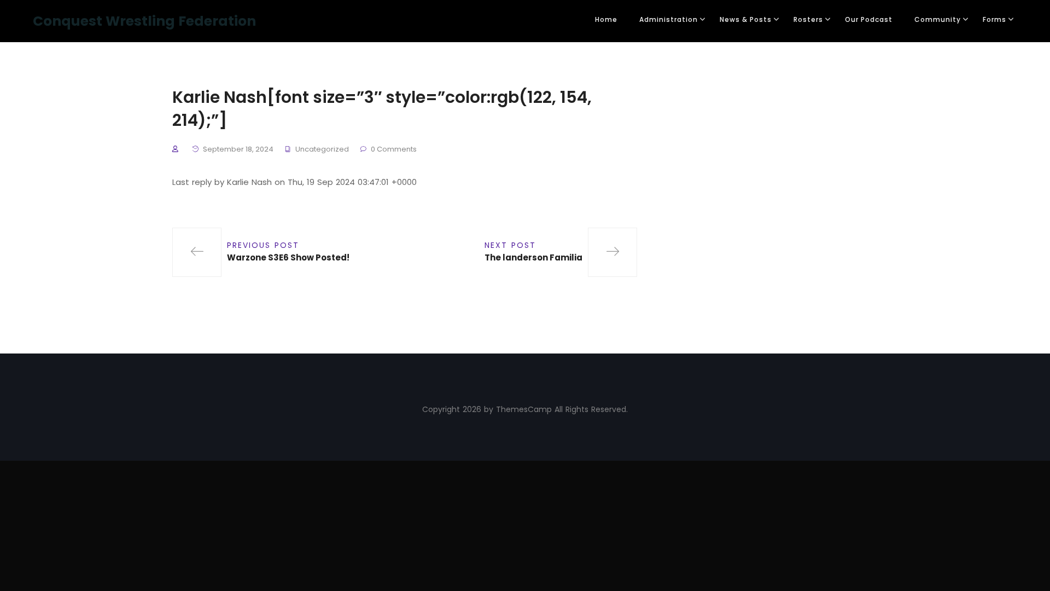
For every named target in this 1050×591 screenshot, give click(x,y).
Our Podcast (868, 19)
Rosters (808, 19)
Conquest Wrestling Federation (144, 21)
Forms (994, 19)
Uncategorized (322, 149)
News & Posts (746, 19)
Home (606, 19)
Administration (668, 19)
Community (937, 19)
